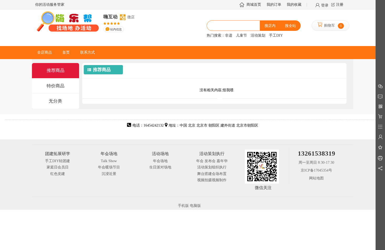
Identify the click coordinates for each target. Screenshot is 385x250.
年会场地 (109, 153)
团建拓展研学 (57, 153)
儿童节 (241, 35)
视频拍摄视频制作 (212, 180)
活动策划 (258, 35)
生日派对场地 (160, 167)
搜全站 (290, 26)
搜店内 (270, 26)
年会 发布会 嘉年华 (212, 161)
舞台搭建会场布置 (212, 174)
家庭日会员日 (58, 167)
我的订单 (274, 5)
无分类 (55, 101)
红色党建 (57, 174)
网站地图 (316, 178)
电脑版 (195, 206)
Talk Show (109, 161)
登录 (324, 5)
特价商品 (55, 85)
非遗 (228, 35)
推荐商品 (55, 70)
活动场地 (160, 153)
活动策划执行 (211, 153)
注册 (339, 5)
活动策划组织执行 (212, 167)
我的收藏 (294, 5)
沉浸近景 (109, 174)
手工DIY (276, 35)
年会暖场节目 (109, 167)
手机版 (183, 206)
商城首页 (253, 5)
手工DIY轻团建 (57, 161)
